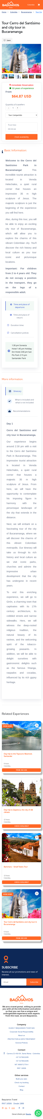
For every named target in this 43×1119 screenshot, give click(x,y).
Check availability (21, 137)
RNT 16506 (7, 1104)
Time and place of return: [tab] (21, 316)
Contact (21, 1086)
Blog (21, 1090)
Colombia (31, 5)
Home (4, 12)
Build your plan (21, 1079)
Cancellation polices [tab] (19, 333)
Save (9, 40)
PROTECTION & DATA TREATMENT (21, 1039)
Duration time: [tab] (17, 325)
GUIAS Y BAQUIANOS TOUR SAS (22, 1028)
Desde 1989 (18, 1104)
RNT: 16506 (21, 1068)
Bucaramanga (26, 12)
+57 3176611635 (22, 1057)
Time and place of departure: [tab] (21, 306)
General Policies (21, 1043)
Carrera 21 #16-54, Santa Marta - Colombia (23, 1053)
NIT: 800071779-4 (21, 1064)
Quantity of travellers (15, 104)
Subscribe (34, 982)
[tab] (14, 391)
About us (21, 1035)
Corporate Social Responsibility (21, 1032)
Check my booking (22, 1082)
